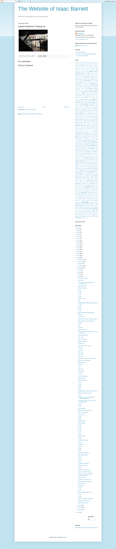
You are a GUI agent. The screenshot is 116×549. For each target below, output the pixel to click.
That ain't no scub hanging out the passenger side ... (86, 283)
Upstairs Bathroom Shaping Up (85, 498)
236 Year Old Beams (79, 62)
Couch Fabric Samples (83, 453)
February (80, 507)
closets (96, 86)
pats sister (82, 165)
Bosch (96, 77)
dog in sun (83, 102)
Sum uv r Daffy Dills (83, 412)
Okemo (91, 159)
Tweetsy (80, 459)
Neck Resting (90, 154)
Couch (82, 89)
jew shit (89, 134)
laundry (93, 139)
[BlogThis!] (40, 56)
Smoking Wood (94, 188)
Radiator (87, 175)
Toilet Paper (87, 205)
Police (85, 171)
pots (97, 171)
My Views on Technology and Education (86, 54)
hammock (96, 122)
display (82, 99)
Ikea (88, 130)
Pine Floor (95, 168)
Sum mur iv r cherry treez (84, 469)
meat (86, 147)
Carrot (90, 82)
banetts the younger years (92, 69)
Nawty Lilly (84, 154)
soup (91, 189)
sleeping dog (88, 186)
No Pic (82, 157)
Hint (79, 325)
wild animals (88, 214)
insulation (77, 133)
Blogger (65, 537)
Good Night (80, 120)
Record (87, 177)
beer (84, 74)
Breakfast (77, 79)
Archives (82, 68)
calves (92, 80)
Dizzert (86, 99)
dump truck (82, 107)
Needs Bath (82, 156)
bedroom (77, 74)
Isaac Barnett (80, 33)
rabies (80, 175)
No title (79, 290)
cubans (82, 91)
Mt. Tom (79, 153)
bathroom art (84, 73)
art (85, 68)
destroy (96, 95)
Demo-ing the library (83, 502)
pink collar (77, 169)
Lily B (76, 143)
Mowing (80, 364)
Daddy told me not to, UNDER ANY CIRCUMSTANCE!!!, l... (86, 398)
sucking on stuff (91, 195)
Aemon (93, 62)
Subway (85, 195)
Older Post (66, 107)
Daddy (83, 93)
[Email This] (39, 56)
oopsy (91, 160)
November (81, 261)
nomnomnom (87, 157)
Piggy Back (81, 168)
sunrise (76, 198)
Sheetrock (77, 183)
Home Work (92, 125)
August (80, 268)
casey (94, 82)
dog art (81, 101)
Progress (80, 174)
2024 (78, 232)
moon (97, 148)
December (81, 259)
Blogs (76, 77)
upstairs (86, 208)
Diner (82, 97)
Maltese (79, 145)
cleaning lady (91, 86)
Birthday (96, 76)
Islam (97, 133)
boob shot (80, 77)
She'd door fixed (82, 286)
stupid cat (80, 195)
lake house (83, 139)
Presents (91, 172)
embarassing (90, 108)
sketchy (96, 185)
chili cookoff (95, 85)
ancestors (82, 65)
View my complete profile (81, 39)
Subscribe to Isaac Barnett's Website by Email (86, 527)
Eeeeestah (80, 444)
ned (94, 154)
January (80, 509)
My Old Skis (81, 486)
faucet (76, 111)
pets (91, 166)
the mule (91, 202)
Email (86, 108)
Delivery (84, 95)
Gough (85, 120)
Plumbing (96, 169)
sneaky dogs (78, 189)
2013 (78, 255)
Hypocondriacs (90, 128)
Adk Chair (89, 62)
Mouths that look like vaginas (92, 150)
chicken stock (82, 85)
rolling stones (82, 180)
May (79, 274)
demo (88, 95)
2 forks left (80, 352)
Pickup (76, 168)
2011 (78, 512)
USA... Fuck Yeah (79, 210)
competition (77, 88)
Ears (80, 108)
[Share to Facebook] (44, 56)
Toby (76, 205)
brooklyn (92, 79)
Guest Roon (90, 122)
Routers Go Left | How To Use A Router (87, 319)
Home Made (86, 125)
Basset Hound (93, 71)
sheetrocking (83, 183)
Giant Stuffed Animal (87, 119)
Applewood (95, 66)
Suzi (79, 200)
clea (86, 86)
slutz (76, 188)
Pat (88, 163)
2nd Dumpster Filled (83, 335)
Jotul (83, 137)
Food (89, 113)
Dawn (81, 94)
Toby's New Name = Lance (84, 345)
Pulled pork (95, 174)
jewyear (77, 136)
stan (94, 194)
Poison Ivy (77, 171)
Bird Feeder (91, 76)
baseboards (77, 71)
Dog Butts (90, 101)
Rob (88, 178)
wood (81, 216)
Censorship (77, 83)
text (80, 202)
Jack (79, 134)
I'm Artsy (96, 128)
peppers (77, 166)
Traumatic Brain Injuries (84, 207)
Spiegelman (84, 192)
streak (76, 195)
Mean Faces (82, 147)
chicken (77, 85)
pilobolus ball (90, 168)
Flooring (82, 113)
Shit (79, 300)
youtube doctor (85, 217)
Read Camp (82, 177)
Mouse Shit (82, 150)
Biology (86, 76)
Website (89, 211)
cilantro (76, 86)
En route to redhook (83, 278)
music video (94, 153)
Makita (76, 145)
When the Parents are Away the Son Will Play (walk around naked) (86, 213)
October (80, 263)
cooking (96, 88)
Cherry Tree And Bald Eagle (85, 472)
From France (83, 116)
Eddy (83, 108)
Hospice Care (81, 316)
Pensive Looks (94, 165)
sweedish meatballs (89, 200)
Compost (83, 88)
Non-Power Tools (94, 157)
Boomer (92, 77)
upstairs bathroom (93, 208)
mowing (94, 151)
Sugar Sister (82, 197)
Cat (97, 82)
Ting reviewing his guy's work (85, 410)
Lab (79, 139)
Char (89, 83)
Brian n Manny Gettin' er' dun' (85, 492)
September (81, 265)
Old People (80, 160)
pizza (81, 169)
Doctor (90, 99)
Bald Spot (83, 69)
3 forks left (80, 356)
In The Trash (88, 131)
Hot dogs (81, 127)
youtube (79, 217)
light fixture (81, 140)
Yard (94, 216)
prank (83, 172)
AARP (85, 62)
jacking (85, 134)
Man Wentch (84, 145)
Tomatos (92, 205)
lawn (97, 139)
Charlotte (92, 83)
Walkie (80, 211)
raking (91, 175)
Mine (89, 148)
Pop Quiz (91, 171)
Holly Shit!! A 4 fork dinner (84, 360)
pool (87, 171)
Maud (92, 145)
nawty (80, 154)
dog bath (85, 101)
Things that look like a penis (87, 203)
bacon (79, 69)
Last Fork (80, 350)
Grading (89, 120)
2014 (78, 253)
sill (90, 185)
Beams (89, 73)
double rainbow (79, 105)
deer (97, 94)
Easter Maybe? (81, 421)
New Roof (80, 314)
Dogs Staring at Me (86, 104)
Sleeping (77, 186)
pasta (86, 163)
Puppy (76, 175)
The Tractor (78, 204)
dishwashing (77, 99)
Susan (90, 198)
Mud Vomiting (84, 153)
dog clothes (95, 101)
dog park (87, 102)
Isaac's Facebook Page (82, 55)
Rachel (83, 175)
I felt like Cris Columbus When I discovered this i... (85, 474)
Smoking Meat (87, 188)
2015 (78, 251)
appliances (77, 68)
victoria (93, 210)
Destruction (77, 97)
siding (88, 185)
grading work (95, 120)
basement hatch (84, 71)
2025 (78, 230)
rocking (76, 180)
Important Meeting (79, 131)
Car (87, 82)
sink (93, 185)
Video (96, 210)
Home (44, 107)
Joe (84, 136)
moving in (77, 151)
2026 (78, 228)
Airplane (78, 63)
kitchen (86, 137)
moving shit (82, 151)
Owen (84, 162)
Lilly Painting (94, 142)
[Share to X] (42, 56)
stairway (91, 194)
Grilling (76, 122)
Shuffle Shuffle (81, 423)
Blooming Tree (81, 362)
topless (76, 207)
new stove (93, 156)
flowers (85, 113)
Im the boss (92, 130)
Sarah (81, 181)
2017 (78, 247)
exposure (81, 110)
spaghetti (88, 191)
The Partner (95, 202)
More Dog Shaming (83, 455)
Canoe (84, 82)
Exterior (85, 110)
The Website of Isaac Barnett (53, 9)
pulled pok (90, 174)
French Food (91, 114)
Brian (89, 79)
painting (77, 163)
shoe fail (88, 183)
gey (97, 117)
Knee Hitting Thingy (93, 137)
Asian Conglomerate (90, 68)
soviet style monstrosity (80, 191)
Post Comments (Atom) (30, 109)
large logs (89, 139)
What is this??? (81, 436)
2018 (78, 245)
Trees (76, 208)
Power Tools (78, 172)
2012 (78, 257)
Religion (91, 177)
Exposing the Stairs (82, 329)
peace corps (88, 165)
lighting (85, 140)
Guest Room (82, 122)
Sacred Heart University (92, 180)
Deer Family (78, 95)
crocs (79, 91)
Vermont (89, 210)
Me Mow (80, 373)
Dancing (96, 92)
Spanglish (92, 191)
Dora (97, 104)
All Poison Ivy (81, 343)
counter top (86, 89)
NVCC (84, 159)
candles (80, 82)
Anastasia (77, 65)
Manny (88, 145)
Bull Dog (88, 80)
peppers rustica (83, 166)
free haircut (85, 114)
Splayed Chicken (85, 194)
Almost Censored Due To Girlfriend (90, 63)
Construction (89, 88)
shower (79, 185)
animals (86, 65)
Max (95, 145)
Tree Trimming (94, 207)
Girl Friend (95, 119)
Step (97, 194)
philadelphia (95, 166)
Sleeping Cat (82, 186)
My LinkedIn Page (81, 52)
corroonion (77, 89)
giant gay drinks (79, 119)
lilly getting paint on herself (85, 142)
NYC (88, 159)
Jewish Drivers (94, 134)
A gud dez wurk (81, 477)
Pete (88, 166)
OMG (85, 160)
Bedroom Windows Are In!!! (84, 393)
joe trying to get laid (90, 136)
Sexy (93, 181)
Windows (77, 216)
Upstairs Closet (81, 298)
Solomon (88, 189)
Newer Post (21, 107)
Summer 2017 (89, 197)
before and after (90, 74)
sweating (83, 200)
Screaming (89, 181)
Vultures (80, 419)
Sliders (96, 186)
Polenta (81, 171)
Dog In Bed (80, 354)
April (79, 276)
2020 (78, 240)
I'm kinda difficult (79, 130)
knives (76, 139)
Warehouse (84, 211)
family (96, 110)
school (84, 181)
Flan (94, 111)
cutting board (78, 92)
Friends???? (77, 116)
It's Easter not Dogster (83, 440)
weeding (93, 211)
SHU (83, 185)
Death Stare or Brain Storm (89, 94)
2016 (78, 249)
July (79, 270)
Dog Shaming (93, 102)
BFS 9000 (82, 76)
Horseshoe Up (81, 483)
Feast (80, 111)
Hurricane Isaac (83, 128)
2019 (78, 242)
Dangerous (77, 94)
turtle (83, 208)
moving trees (89, 151)
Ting (97, 203)
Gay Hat (94, 117)
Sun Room (95, 197)
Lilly (88, 141)
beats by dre (95, 73)
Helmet (85, 123)
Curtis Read (90, 91)
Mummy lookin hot (82, 341)
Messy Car (77, 148)
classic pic (81, 86)
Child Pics (87, 85)
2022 (78, 236)
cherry (96, 83)
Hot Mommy (85, 127)
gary (91, 117)
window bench (94, 214)
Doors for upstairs (82, 288)
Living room (88, 144)
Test (78, 202)
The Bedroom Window (83, 463)
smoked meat (81, 188)
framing (80, 114)
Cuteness (95, 91)
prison (94, 172)
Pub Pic (85, 174)
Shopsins (93, 183)
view (76, 211)
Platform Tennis (90, 169)
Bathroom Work (82, 378)
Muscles (89, 153)
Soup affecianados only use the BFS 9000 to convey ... (87, 401)
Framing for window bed (84, 500)
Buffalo (83, 80)
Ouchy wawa (81, 414)
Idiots (85, 130)
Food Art (93, 113)
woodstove (84, 216)
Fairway (93, 110)
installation (95, 131)
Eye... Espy (80, 337)
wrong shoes (90, 216)
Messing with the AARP (93, 147)
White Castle (82, 214)
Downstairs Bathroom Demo (85, 481)
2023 (78, 234)
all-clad (81, 63)
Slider (93, 186)
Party (83, 163)
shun (85, 185)
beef (82, 74)
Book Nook (87, 77)
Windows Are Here (82, 465)
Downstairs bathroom (89, 105)
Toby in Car (81, 369)
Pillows (85, 168)
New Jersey (87, 156)
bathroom (77, 73)
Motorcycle (77, 150)
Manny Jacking (81, 408)
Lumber (93, 143)
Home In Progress (82, 339)
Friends (96, 114)
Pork (95, 171)
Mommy (93, 148)
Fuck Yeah (89, 116)
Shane (96, 181)
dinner (86, 97)
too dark (96, 205)
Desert (92, 95)
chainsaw (85, 83)
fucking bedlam (82, 117)
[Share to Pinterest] (46, 56)
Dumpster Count (89, 107)
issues (76, 134)
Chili (90, 85)
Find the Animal (88, 111)
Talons (96, 200)
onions (88, 160)
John (81, 137)
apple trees (89, 66)
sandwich (77, 181)
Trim (79, 208)
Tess (76, 202)
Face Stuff (89, 110)
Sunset (80, 198)
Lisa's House (81, 143)
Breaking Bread (83, 79)
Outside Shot (78, 162)
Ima (97, 130)
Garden (88, 117)
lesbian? (77, 140)
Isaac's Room (92, 133)
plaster (84, 169)
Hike (94, 123)
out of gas (95, 160)
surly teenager (85, 198)
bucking (79, 80)
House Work (81, 371)
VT (78, 211)
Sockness (83, 189)
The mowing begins (83, 376)
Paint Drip (88, 162)
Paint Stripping (94, 162)
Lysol (97, 143)
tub (81, 208)
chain (82, 83)
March (79, 505)
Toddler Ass (81, 205)
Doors (93, 104)
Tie (95, 203)
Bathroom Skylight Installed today (86, 312)
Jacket (82, 134)
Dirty (90, 97)
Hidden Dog (89, 123)
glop (76, 120)
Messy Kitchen (84, 148)
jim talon (81, 136)
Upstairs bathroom (82, 380)
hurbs (78, 128)
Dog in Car (78, 102)
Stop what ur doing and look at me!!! (87, 358)
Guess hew (80, 280)
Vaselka (85, 210)
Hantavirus (77, 123)
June (79, 272)
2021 (78, 238)
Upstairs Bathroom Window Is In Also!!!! (87, 391)
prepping (86, 172)
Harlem (81, 123)
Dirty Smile (95, 97)
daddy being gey (90, 92)
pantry (80, 163)
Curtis (85, 91)
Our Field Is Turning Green (84, 479)
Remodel (96, 177)
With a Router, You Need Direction (86, 321)
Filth (83, 111)
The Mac (84, 202)
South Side (95, 189)
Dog (93, 99)
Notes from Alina (79, 159)
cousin (91, 89)
